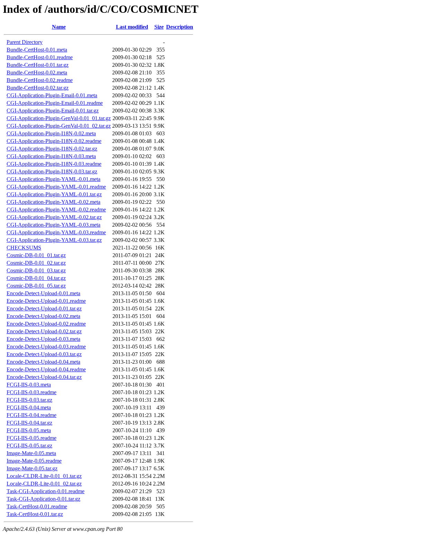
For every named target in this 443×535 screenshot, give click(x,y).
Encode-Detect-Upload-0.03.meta (43, 339)
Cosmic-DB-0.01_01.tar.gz (36, 255)
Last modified (132, 27)
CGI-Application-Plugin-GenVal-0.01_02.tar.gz (59, 126)
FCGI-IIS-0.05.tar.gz (29, 445)
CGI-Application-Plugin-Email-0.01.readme (55, 103)
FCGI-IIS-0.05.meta (29, 430)
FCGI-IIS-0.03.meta (29, 385)
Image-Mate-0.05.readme (34, 461)
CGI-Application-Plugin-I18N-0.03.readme (54, 164)
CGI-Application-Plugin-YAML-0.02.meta (53, 202)
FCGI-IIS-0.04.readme (31, 415)
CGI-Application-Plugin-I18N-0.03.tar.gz (52, 171)
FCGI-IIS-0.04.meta (29, 407)
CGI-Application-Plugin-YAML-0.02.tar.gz (54, 217)
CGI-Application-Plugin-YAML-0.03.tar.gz (54, 240)
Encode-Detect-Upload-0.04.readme (46, 369)
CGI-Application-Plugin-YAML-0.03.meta (53, 225)
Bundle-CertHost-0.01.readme (40, 57)
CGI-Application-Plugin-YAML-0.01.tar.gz (54, 194)
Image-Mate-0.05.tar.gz (32, 468)
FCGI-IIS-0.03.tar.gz (29, 400)
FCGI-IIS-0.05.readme (31, 438)
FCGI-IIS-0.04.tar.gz (29, 423)
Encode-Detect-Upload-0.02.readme (46, 324)
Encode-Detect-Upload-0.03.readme (46, 347)
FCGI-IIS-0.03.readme (31, 392)
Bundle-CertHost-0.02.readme (40, 80)
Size (159, 27)
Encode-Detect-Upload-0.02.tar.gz (44, 331)
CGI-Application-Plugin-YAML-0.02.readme (56, 209)
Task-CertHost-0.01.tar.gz (35, 514)
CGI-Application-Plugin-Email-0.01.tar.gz (53, 111)
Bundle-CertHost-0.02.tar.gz (38, 88)
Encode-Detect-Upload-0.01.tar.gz (44, 308)
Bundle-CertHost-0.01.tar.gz (38, 65)
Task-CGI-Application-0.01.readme (45, 491)
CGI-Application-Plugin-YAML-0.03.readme (56, 232)
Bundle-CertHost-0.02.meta (37, 72)
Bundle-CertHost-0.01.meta (37, 50)
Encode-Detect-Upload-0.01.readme (46, 301)
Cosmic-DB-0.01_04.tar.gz (36, 278)
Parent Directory (25, 42)
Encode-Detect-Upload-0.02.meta (43, 316)
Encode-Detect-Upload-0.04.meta (43, 362)
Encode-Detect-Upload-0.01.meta (43, 293)
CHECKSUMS (24, 248)
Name (59, 27)
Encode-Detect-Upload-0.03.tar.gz (44, 354)
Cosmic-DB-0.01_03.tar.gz (36, 270)
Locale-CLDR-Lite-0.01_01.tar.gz (44, 476)
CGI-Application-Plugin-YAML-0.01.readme (56, 187)
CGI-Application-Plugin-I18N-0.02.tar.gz (52, 149)
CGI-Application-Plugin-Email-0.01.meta (52, 95)
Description (179, 27)
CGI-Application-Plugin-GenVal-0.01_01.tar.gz (59, 118)
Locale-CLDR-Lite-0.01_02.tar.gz (44, 484)
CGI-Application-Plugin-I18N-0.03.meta (51, 156)
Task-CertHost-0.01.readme (37, 506)
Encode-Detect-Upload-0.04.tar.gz (44, 377)
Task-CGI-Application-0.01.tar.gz (43, 499)
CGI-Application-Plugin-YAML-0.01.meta (53, 179)
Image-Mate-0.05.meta (31, 453)
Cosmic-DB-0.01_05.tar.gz (36, 286)
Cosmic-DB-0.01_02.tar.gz (36, 263)
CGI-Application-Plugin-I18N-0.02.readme (54, 141)
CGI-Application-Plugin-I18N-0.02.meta (51, 133)
